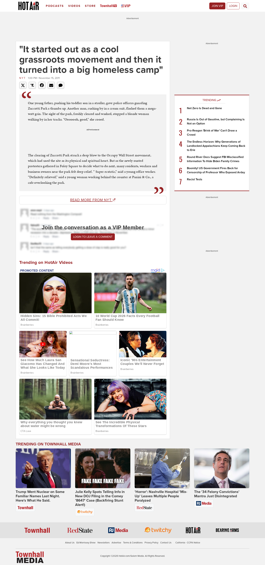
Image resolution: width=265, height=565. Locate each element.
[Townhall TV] (109, 6)
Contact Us (165, 542)
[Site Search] (245, 6)
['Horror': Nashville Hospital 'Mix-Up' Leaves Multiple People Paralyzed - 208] (162, 468)
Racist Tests (194, 179)
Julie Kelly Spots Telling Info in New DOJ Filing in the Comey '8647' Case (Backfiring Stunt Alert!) (100, 498)
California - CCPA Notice (187, 542)
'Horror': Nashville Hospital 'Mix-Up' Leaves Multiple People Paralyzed (161, 496)
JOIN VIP (217, 6)
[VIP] (126, 6)
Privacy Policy (151, 542)
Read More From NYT (91, 200)
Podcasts (55, 6)
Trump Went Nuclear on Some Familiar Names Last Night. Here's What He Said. (40, 496)
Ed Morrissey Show (86, 542)
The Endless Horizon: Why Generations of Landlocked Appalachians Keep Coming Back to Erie (216, 146)
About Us (69, 542)
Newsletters (104, 542)
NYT (23, 78)
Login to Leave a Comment (92, 237)
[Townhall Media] (30, 557)
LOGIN (233, 6)
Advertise (116, 542)
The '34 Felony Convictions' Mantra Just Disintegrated (216, 494)
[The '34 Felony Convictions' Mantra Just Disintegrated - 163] (221, 468)
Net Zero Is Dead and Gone (204, 108)
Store (90, 6)
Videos (74, 6)
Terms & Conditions (133, 542)
